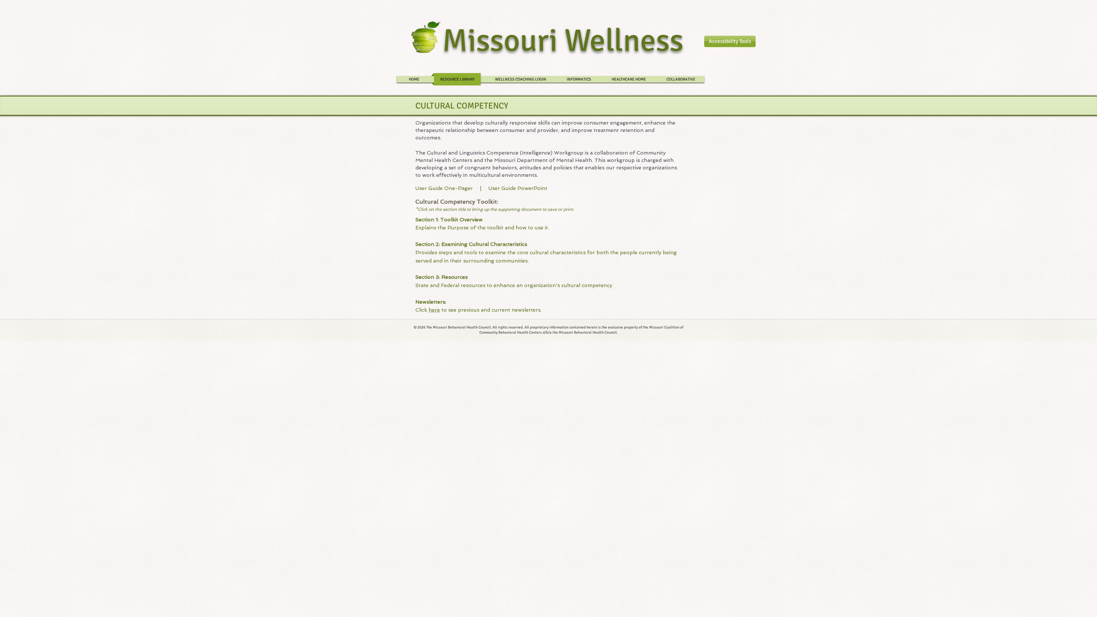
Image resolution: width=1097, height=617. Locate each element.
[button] (730, 41)
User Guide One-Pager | (452, 188)
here (434, 310)
